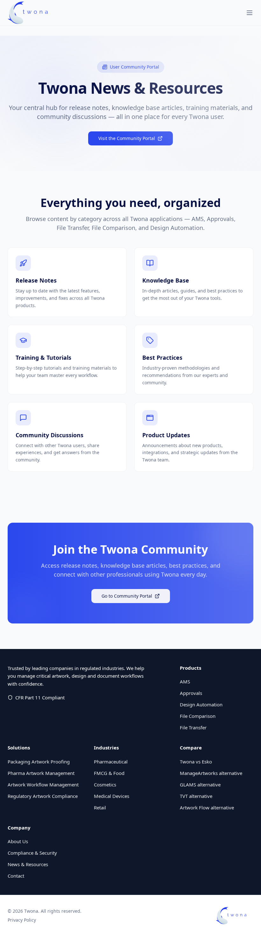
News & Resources (28, 864)
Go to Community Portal (127, 596)
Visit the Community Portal (126, 138)
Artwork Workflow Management (43, 784)
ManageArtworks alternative (211, 773)
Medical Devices (111, 796)
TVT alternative (196, 796)
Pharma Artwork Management (41, 773)
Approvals (191, 693)
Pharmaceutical (111, 761)
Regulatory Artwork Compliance (43, 796)
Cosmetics (105, 784)
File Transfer (193, 727)
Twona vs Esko (196, 761)
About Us (18, 841)
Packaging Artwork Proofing (39, 761)
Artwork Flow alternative (207, 807)
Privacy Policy (22, 920)
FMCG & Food (109, 773)
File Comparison (197, 716)
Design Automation (201, 704)
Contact (16, 876)
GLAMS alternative (200, 784)
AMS (185, 681)
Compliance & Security (32, 853)
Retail (100, 807)
